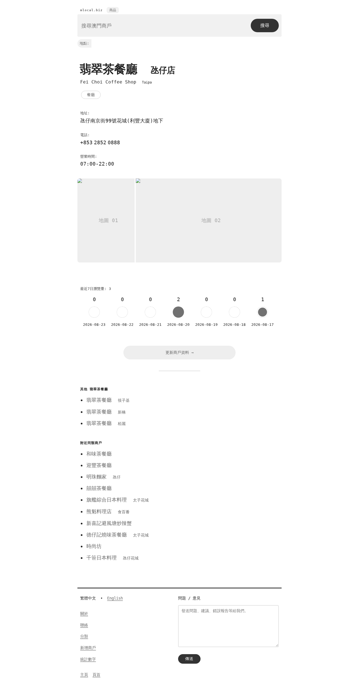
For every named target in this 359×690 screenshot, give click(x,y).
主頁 (84, 674)
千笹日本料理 (112, 558)
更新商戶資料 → (179, 352)
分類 (84, 636)
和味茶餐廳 (99, 454)
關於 (84, 613)
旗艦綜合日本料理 (117, 500)
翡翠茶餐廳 (108, 400)
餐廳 (91, 94)
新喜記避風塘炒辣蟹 (109, 523)
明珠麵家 (103, 477)
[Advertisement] (225, 424)
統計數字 (88, 659)
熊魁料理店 (108, 511)
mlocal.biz (91, 10)
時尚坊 (94, 546)
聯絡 (84, 625)
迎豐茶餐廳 (99, 465)
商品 (112, 10)
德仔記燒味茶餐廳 (117, 535)
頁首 (96, 674)
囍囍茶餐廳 (99, 488)
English (115, 598)
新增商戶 (88, 647)
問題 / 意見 (189, 598)
